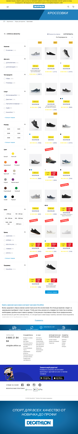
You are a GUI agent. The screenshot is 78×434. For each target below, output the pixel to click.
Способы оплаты (28, 343)
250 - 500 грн (8, 218)
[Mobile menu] (7, 7)
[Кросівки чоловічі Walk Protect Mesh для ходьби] (66, 196)
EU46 (8, 137)
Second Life (39, 339)
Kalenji (63, 343)
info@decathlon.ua (13, 345)
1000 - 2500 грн (8, 223)
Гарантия (51, 343)
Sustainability (39, 341)
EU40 (8, 133)
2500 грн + (19, 224)
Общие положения (54, 341)
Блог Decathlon (40, 343)
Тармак (64, 341)
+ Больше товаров (10, 117)
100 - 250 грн (18, 214)
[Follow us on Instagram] (34, 384)
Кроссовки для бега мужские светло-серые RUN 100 (35, 71)
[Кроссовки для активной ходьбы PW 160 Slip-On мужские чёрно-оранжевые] (51, 89)
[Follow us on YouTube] (28, 384)
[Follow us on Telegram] (39, 384)
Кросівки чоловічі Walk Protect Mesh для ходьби (66, 215)
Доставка (26, 341)
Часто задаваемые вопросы (26, 351)
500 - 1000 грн (19, 218)
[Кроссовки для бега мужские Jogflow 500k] (51, 267)
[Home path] (4, 21)
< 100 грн (8, 214)
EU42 (19, 137)
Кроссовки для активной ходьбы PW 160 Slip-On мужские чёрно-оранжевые (51, 106)
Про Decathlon (40, 346)
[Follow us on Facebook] (22, 384)
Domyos (64, 346)
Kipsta (63, 344)
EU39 (8, 129)
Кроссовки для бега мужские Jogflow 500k (51, 286)
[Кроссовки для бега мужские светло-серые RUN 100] (35, 53)
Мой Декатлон (40, 344)
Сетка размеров (27, 348)
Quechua (64, 339)
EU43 (19, 133)
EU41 (19, 129)
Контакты (38, 338)
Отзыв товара (53, 339)
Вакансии (38, 348)
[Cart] (73, 7)
